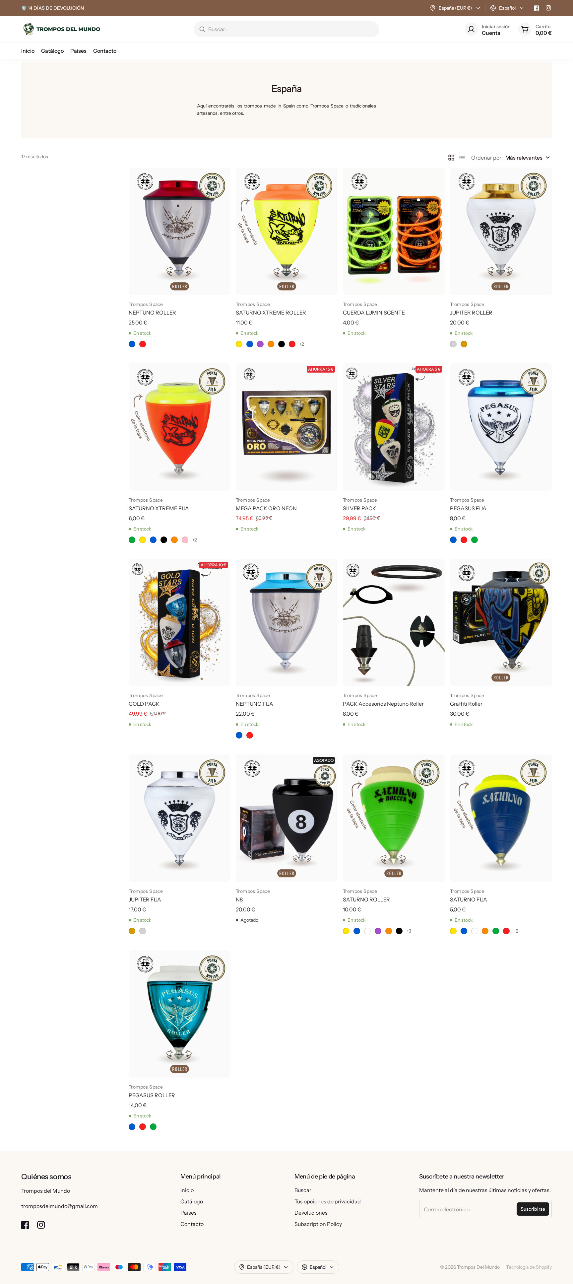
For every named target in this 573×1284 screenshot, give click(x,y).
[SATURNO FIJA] (501, 818)
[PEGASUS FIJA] (501, 427)
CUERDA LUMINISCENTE (374, 312)
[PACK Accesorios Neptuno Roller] (394, 622)
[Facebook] (536, 8)
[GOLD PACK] (179, 622)
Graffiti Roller (466, 703)
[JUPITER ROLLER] (501, 231)
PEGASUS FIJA (468, 508)
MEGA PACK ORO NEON (266, 508)
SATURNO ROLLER (366, 899)
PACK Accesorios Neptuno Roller (383, 703)
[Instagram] (548, 8)
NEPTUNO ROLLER (152, 312)
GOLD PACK (144, 703)
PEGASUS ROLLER (152, 1095)
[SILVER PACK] (394, 427)
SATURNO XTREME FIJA (159, 508)
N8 (239, 899)
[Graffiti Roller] (501, 622)
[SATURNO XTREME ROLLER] (287, 231)
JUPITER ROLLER (471, 312)
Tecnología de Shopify (529, 1267)
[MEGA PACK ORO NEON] (287, 427)
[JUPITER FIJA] (179, 818)
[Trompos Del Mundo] (61, 29)
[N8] (287, 818)
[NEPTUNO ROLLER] (179, 231)
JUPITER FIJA (145, 899)
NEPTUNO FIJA (254, 703)
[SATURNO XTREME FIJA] (179, 427)
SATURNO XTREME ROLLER (271, 312)
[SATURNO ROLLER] (394, 818)
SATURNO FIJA (468, 899)
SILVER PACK (359, 508)
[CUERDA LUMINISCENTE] (394, 231)
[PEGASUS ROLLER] (179, 1014)
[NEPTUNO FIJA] (287, 622)
